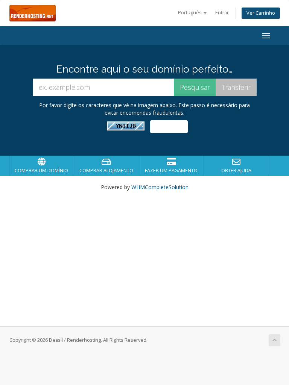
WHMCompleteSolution (160, 187)
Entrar (222, 12)
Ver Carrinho (260, 13)
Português (190, 12)
